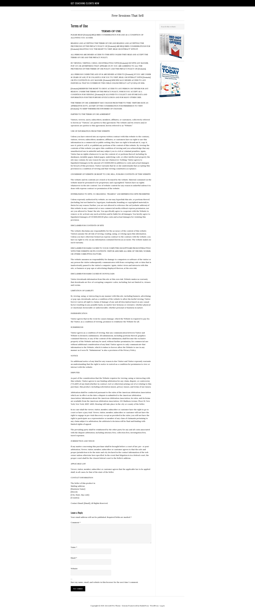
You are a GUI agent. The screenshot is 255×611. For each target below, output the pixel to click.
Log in (162, 606)
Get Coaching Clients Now (85, 3)
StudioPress (144, 606)
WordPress (154, 606)
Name (74, 547)
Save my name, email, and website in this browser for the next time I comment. (104, 582)
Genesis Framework (129, 606)
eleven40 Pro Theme (113, 606)
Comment (75, 522)
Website (74, 568)
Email (74, 558)
